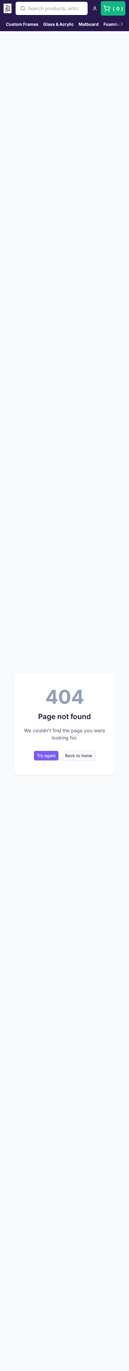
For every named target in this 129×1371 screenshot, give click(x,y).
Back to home (78, 755)
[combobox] (52, 8)
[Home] (8, 8)
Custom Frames (22, 24)
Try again (46, 755)
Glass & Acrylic (58, 24)
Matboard (89, 24)
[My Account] (95, 8)
